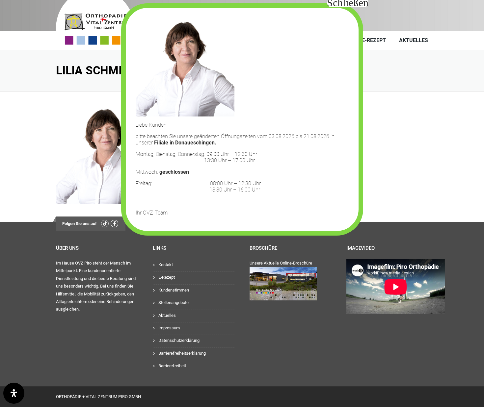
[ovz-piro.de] (106, 24)
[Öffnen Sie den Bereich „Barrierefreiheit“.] (13, 393)
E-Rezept (374, 40)
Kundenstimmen (173, 290)
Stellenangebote (173, 302)
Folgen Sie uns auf (79, 223)
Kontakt (165, 264)
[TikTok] (105, 223)
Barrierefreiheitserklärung (182, 353)
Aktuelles (413, 40)
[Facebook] (114, 223)
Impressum (169, 327)
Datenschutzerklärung (179, 340)
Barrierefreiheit (172, 365)
